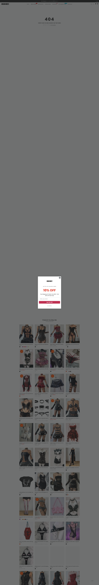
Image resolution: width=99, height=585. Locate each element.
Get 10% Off (49, 302)
